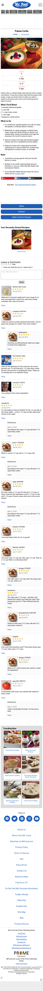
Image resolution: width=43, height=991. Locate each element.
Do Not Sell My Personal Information (21, 888)
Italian (21, 206)
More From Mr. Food (21, 835)
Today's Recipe (21, 894)
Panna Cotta (22, 251)
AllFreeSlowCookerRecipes (21, 948)
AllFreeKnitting (21, 939)
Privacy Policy (21, 847)
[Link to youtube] (37, 819)
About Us (22, 829)
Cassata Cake (19, 174)
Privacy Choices (21, 924)
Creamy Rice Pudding (31, 801)
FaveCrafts (21, 933)
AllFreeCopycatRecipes (21, 945)
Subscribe (21, 900)
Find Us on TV (21, 882)
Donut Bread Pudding (12, 750)
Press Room (21, 865)
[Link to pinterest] (22, 819)
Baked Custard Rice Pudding (12, 801)
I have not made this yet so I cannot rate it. (18, 267)
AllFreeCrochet (21, 936)
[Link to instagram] (29, 819)
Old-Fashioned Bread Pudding (25, 185)
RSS (21, 918)
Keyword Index (21, 876)
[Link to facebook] (7, 819)
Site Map (22, 912)
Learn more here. (21, 964)
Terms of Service (21, 853)
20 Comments (25, 34)
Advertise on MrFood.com (21, 841)
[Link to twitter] (15, 819)
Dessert (21, 211)
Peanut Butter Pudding (12, 775)
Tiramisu (16, 166)
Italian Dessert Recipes (21, 217)
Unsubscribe (21, 906)
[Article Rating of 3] (16, 34)
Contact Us (21, 871)
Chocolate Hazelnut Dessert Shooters (30, 776)
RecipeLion (22, 942)
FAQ (21, 859)
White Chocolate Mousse (30, 751)
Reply (3, 305)
